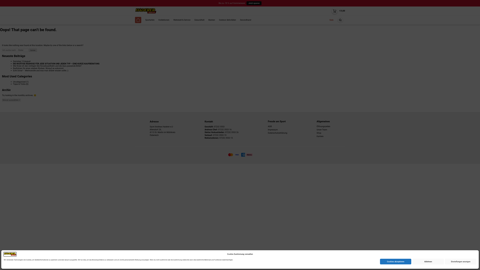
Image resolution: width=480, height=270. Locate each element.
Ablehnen (428, 261)
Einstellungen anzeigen (460, 261)
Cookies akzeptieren (395, 261)
